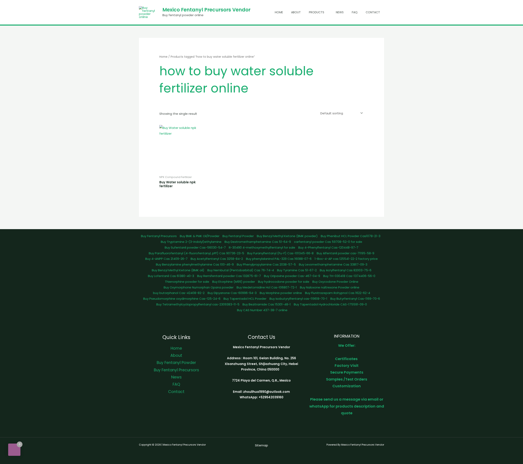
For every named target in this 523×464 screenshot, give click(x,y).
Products (316, 12)
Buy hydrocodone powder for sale (283, 281)
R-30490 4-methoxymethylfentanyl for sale (262, 247)
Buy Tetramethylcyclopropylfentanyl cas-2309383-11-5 (197, 304)
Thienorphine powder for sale (187, 281)
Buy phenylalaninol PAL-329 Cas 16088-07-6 (279, 259)
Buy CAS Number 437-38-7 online (262, 310)
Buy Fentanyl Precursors (159, 236)
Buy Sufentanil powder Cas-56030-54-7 (195, 247)
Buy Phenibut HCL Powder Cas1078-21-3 (350, 236)
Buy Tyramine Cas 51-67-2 (297, 270)
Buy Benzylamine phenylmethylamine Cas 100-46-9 (195, 264)
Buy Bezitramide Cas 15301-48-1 (267, 304)
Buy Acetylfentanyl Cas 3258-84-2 (217, 259)
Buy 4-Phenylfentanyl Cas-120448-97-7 (328, 247)
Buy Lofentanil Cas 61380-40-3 (171, 276)
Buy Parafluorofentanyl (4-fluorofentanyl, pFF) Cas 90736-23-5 (196, 253)
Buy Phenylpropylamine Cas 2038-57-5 (266, 264)
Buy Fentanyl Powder (238, 236)
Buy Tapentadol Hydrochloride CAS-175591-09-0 (330, 304)
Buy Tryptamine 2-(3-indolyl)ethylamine (191, 242)
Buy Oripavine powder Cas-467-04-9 (292, 276)
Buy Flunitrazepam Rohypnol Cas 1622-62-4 (337, 293)
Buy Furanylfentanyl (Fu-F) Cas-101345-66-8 (280, 253)
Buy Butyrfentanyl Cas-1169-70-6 (355, 298)
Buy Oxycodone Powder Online (335, 281)
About (296, 12)
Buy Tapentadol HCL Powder (245, 298)
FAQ (355, 12)
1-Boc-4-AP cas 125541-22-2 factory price (346, 259)
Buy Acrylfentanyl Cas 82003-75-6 (345, 270)
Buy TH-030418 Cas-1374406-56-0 (349, 276)
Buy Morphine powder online (281, 293)
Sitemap (261, 445)
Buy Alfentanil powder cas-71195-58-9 (345, 253)
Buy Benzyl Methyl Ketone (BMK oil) (178, 270)
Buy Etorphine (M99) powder (233, 281)
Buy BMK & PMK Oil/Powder (199, 236)
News (340, 12)
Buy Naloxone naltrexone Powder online (329, 287)
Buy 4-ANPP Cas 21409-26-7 (166, 259)
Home (279, 12)
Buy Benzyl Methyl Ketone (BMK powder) (287, 236)
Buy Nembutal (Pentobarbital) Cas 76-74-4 (240, 270)
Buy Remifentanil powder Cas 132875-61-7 (229, 276)
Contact (373, 12)
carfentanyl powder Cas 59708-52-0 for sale (328, 242)
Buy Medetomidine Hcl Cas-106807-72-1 (267, 287)
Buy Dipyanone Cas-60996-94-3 (232, 293)
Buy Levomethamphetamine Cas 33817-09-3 (333, 264)
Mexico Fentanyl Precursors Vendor (206, 9)
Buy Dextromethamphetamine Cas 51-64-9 (258, 242)
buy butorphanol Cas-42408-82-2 (179, 293)
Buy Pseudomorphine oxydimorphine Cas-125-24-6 (181, 298)
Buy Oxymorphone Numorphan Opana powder (199, 287)
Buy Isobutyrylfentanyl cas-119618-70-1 (298, 298)
